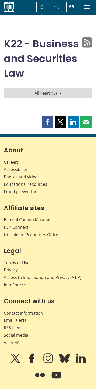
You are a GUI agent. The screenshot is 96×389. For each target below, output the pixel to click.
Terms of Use (16, 263)
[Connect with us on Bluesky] (65, 362)
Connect (16, 227)
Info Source (15, 285)
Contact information (23, 313)
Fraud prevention (20, 191)
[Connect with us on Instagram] (48, 362)
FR (71, 6)
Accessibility (15, 169)
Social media (16, 335)
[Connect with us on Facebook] (32, 362)
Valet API (12, 342)
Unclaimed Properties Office (31, 234)
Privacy (11, 270)
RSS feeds (13, 327)
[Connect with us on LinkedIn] (81, 362)
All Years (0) (46, 93)
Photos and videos (22, 177)
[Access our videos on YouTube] (56, 379)
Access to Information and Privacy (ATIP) (42, 277)
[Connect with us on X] (16, 362)
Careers (11, 162)
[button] (47, 122)
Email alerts (15, 320)
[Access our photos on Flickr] (40, 379)
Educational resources (25, 184)
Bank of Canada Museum (28, 219)
